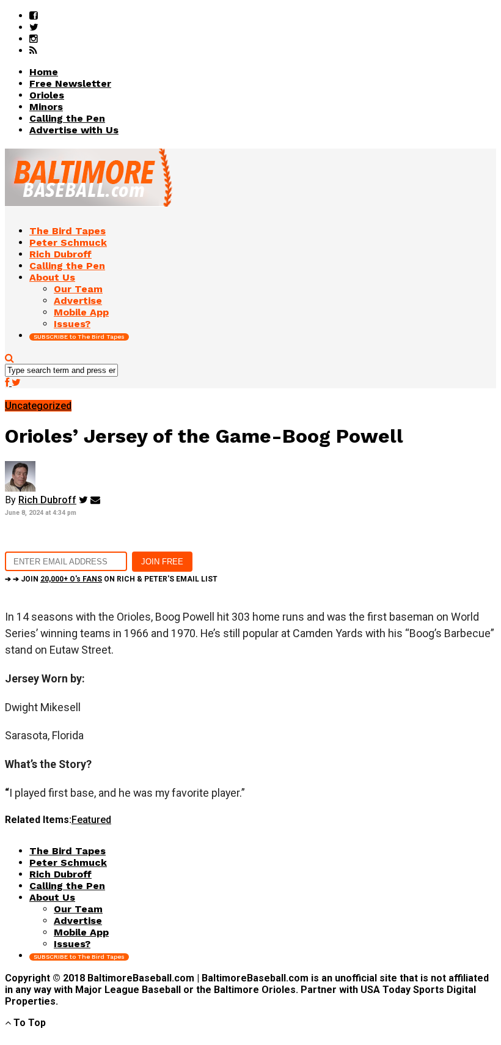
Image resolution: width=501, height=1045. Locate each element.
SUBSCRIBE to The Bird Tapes (79, 336)
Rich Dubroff (47, 500)
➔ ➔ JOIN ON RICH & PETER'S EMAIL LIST (111, 579)
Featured (91, 819)
